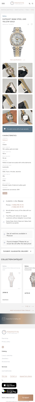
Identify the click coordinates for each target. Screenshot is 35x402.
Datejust (5, 140)
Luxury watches (7, 355)
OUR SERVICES (6, 371)
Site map (4, 376)
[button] (3, 3)
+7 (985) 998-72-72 (17, 205)
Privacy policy (6, 341)
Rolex (5, 16)
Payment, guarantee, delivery (15, 251)
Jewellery (5, 358)
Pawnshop (5, 338)
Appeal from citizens (26, 376)
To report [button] (25, 398)
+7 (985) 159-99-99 (17, 207)
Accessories (6, 361)
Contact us (13, 376)
